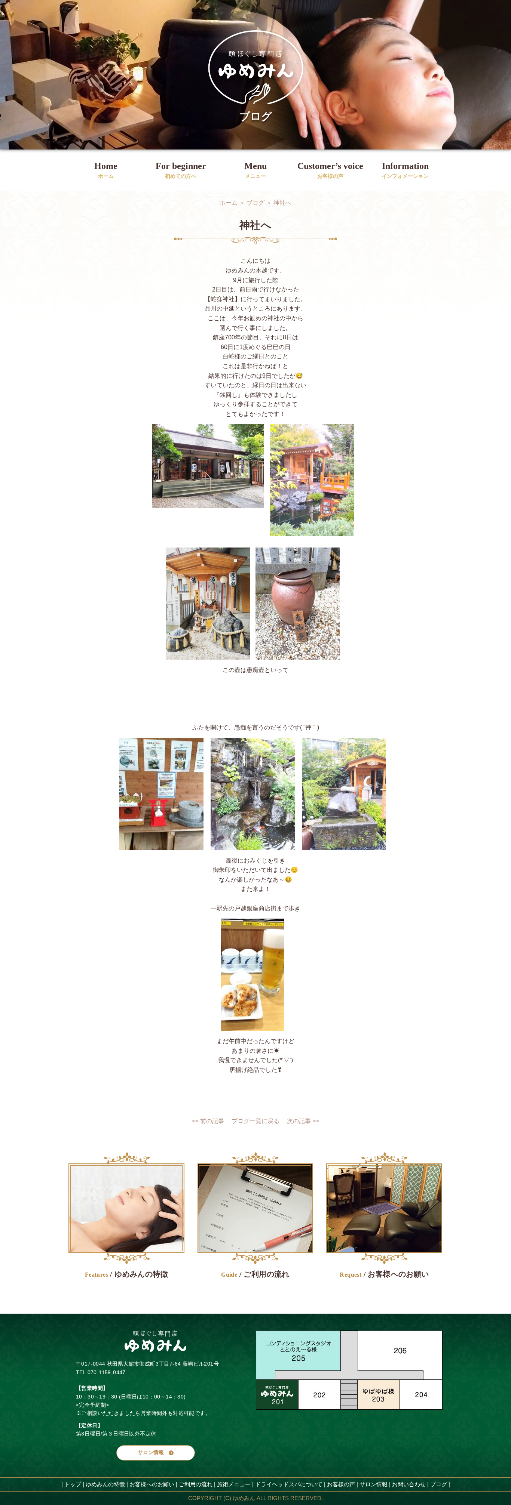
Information (405, 167)
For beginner (181, 167)
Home (105, 167)
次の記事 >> (303, 1121)
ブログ (438, 1484)
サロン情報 (373, 1484)
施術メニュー (234, 1484)
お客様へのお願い (151, 1484)
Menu (255, 167)
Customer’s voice (330, 167)
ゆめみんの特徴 (105, 1484)
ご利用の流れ (195, 1484)
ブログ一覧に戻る (255, 1121)
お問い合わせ (409, 1484)
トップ (72, 1484)
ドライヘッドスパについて (288, 1484)
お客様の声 (341, 1484)
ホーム (229, 203)
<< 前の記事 (208, 1121)
